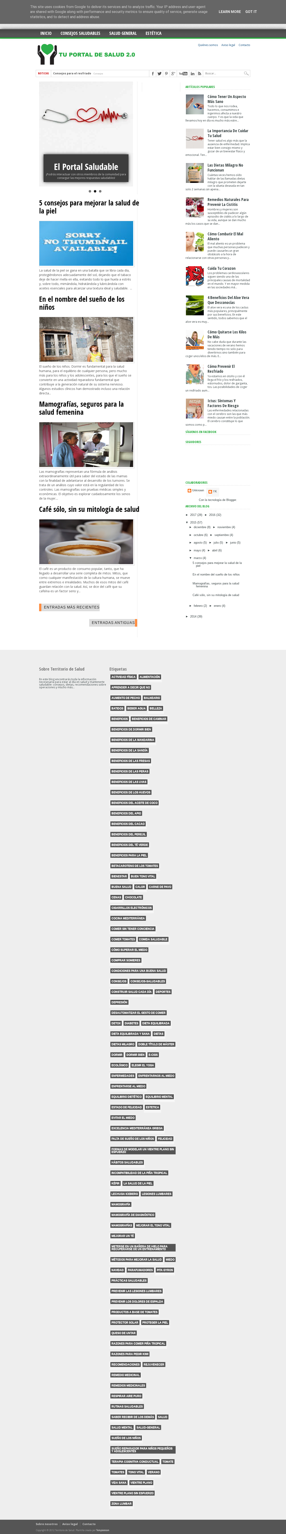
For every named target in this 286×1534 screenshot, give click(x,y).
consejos (118, 981)
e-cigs (153, 1054)
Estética (154, 33)
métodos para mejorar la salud (136, 1259)
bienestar (119, 876)
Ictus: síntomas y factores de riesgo (223, 403)
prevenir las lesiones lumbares (136, 1291)
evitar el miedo (123, 1117)
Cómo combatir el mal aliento (225, 236)
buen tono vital (143, 876)
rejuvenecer (154, 1364)
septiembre (222, 535)
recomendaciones (125, 1364)
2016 (212, 515)
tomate (167, 1461)
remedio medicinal (125, 1375)
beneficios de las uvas (128, 781)
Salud (162, 1417)
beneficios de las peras (129, 771)
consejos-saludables (147, 981)
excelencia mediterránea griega (137, 1128)
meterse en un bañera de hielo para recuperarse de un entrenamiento (139, 1248)
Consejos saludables (80, 33)
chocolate (133, 897)
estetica (152, 1107)
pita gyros (165, 1270)
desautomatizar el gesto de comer (138, 1012)
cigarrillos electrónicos (131, 907)
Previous (43, 131)
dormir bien (135, 1054)
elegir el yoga (143, 1065)
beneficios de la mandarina (132, 739)
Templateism (102, 1530)
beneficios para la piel (129, 855)
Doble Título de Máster (156, 1044)
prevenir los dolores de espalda (137, 1301)
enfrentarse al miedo (128, 1086)
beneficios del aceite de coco (134, 802)
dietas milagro (122, 1044)
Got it (251, 12)
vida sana (118, 1482)
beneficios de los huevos (130, 792)
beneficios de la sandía (129, 750)
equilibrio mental (159, 1096)
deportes (163, 991)
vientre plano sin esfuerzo (132, 1493)
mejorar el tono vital (153, 1225)
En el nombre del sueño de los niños (81, 303)
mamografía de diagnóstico (132, 1214)
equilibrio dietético (126, 1096)
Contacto (244, 45)
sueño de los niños (126, 1438)
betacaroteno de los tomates (134, 865)
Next (128, 131)
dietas (158, 1033)
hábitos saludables (127, 1162)
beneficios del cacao (128, 823)
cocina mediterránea (128, 918)
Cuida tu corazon (222, 268)
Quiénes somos (208, 45)
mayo (198, 550)
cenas (116, 897)
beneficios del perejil (128, 834)
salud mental (121, 1427)
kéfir (115, 1183)
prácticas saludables (129, 1280)
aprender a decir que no (130, 687)
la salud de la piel (138, 1183)
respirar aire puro (126, 1396)
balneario (152, 697)
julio (217, 542)
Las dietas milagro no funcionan (225, 167)
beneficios (119, 718)
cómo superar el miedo (129, 949)
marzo (198, 558)
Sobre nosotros (47, 1524)
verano (154, 1472)
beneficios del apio (126, 813)
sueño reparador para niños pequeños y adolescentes (141, 1450)
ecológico (119, 1065)
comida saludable (153, 939)
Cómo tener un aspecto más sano (227, 99)
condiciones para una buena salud (138, 970)
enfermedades (122, 1075)
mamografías (121, 1225)
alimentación (150, 676)
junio (233, 542)
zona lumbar (121, 1503)
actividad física (123, 676)
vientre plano (141, 1482)
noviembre (224, 527)
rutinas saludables (127, 1406)
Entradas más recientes (72, 607)
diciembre (200, 527)
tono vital (136, 1472)
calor (140, 886)
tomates (117, 1472)
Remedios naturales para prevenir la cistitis (228, 202)
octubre (199, 535)
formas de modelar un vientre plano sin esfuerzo (142, 1150)
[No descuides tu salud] (86, 134)
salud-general (148, 1427)
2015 (193, 522)
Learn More (230, 12)
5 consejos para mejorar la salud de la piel (89, 207)
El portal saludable (86, 166)
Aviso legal (228, 45)
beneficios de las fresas (130, 760)
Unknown (198, 490)
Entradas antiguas (113, 623)
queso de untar (123, 1333)
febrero (199, 605)
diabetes (131, 1023)
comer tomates (123, 939)
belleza (156, 708)
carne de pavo (160, 886)
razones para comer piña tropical (138, 1343)
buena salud (121, 886)
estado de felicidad (126, 1107)
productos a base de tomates (134, 1312)
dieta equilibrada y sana (130, 1033)
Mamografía (120, 1204)
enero (218, 605)
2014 (193, 616)
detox (116, 1023)
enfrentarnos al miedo (156, 1075)
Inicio (46, 33)
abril (215, 550)
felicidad (165, 1138)
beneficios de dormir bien (131, 729)
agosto (198, 542)
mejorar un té (122, 1235)
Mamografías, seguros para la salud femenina (81, 408)
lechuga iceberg (124, 1193)
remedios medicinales (128, 1385)
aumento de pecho (125, 697)
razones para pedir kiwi (129, 1354)
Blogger (231, 500)
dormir (116, 1054)
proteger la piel (155, 1322)
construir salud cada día (131, 991)
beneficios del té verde (129, 844)
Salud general (123, 33)
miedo (170, 1259)
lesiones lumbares (156, 1193)
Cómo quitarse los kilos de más (227, 334)
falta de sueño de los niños (132, 1138)
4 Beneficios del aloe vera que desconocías (228, 300)
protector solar (124, 1322)
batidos (117, 708)
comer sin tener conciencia (132, 928)
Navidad (117, 1270)
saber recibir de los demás (132, 1417)
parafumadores (140, 1270)
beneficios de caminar (149, 718)
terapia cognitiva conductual (134, 1461)
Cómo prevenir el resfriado (221, 369)
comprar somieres (125, 960)
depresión (119, 1002)
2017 (193, 515)
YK (215, 491)
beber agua (136, 708)
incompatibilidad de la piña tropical (139, 1172)
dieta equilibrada (156, 1023)
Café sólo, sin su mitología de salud (89, 509)
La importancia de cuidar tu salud (77, 74)
